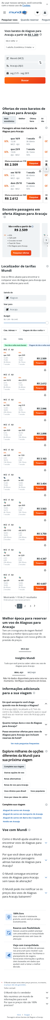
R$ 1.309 (33, 34)
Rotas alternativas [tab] (12, 778)
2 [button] (25, 606)
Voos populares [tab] (38, 791)
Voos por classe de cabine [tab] (16, 797)
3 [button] (30, 606)
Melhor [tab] (22, 118)
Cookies (26, 5)
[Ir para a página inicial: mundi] (18, 12)
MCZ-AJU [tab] (25, 649)
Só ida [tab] (42, 119)
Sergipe (27, 1015)
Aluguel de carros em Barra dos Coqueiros (22, 817)
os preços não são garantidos (15, 985)
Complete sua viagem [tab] (14, 766)
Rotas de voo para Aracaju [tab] (16, 785)
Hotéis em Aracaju (11, 821)
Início (19, 1015)
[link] (21, 253)
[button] (47, 4)
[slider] (47, 322)
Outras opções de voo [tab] (14, 772)
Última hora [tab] (33, 119)
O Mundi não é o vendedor (17, 992)
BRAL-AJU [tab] (18, 672)
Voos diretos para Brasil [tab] (15, 791)
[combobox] (27, 298)
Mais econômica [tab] (9, 119)
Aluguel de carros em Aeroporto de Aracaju (23, 814)
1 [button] (19, 606)
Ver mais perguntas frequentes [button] (25, 743)
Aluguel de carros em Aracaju (16, 810)
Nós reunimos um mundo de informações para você (18, 998)
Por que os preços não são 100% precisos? (20, 1004)
